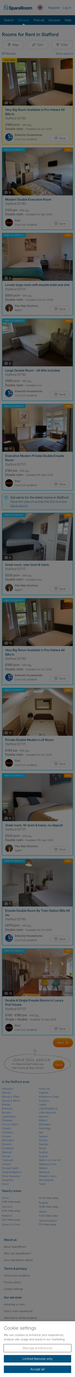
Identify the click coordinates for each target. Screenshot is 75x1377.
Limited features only (37, 1359)
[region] (37, 1349)
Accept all (37, 1369)
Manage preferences (37, 1348)
